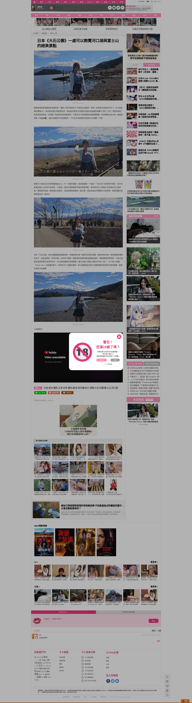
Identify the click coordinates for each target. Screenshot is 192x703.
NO (115, 360)
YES (101, 360)
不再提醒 (109, 364)
